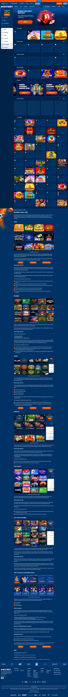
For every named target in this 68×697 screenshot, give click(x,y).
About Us (42, 670)
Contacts (42, 671)
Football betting (35, 672)
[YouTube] (56, 670)
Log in (65, 3)
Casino (25, 6)
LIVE (21, 6)
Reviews (47, 672)
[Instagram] (54, 670)
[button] (15, 44)
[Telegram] (55, 670)
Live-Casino (32, 6)
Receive (7, 14)
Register (59, 3)
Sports (16, 6)
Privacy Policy (16, 670)
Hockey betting (35, 674)
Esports (53, 6)
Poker (58, 6)
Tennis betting (35, 675)
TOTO (63, 6)
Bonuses (28, 673)
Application (29, 670)
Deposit (28, 674)
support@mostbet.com (57, 674)
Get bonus (39, 1)
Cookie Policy (22, 670)
